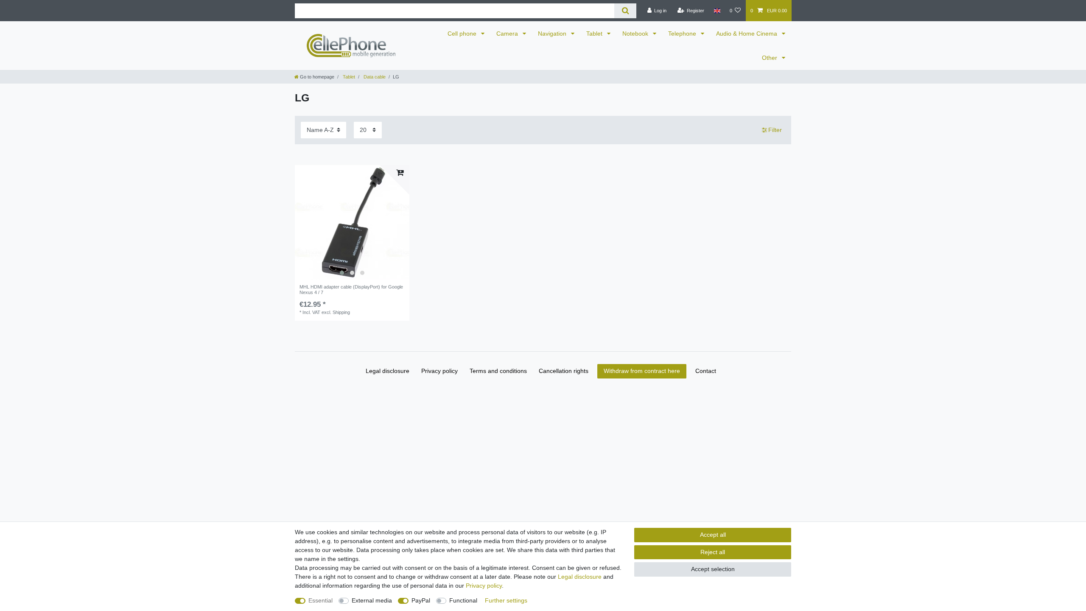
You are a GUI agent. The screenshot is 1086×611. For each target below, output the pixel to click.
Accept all (713, 534)
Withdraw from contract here (642, 370)
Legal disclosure (387, 370)
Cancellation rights (563, 370)
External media (372, 600)
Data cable (374, 76)
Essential (320, 600)
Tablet (595, 33)
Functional (463, 600)
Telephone (683, 33)
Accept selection (713, 569)
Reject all (712, 552)
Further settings (506, 600)
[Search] (625, 10)
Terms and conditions (498, 370)
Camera (508, 33)
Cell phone (463, 33)
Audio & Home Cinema (747, 33)
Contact (705, 370)
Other (770, 57)
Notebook (636, 33)
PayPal (420, 600)
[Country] (717, 10)
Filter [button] (775, 129)
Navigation (553, 33)
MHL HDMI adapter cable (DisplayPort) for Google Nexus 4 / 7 (351, 289)
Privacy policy (439, 370)
